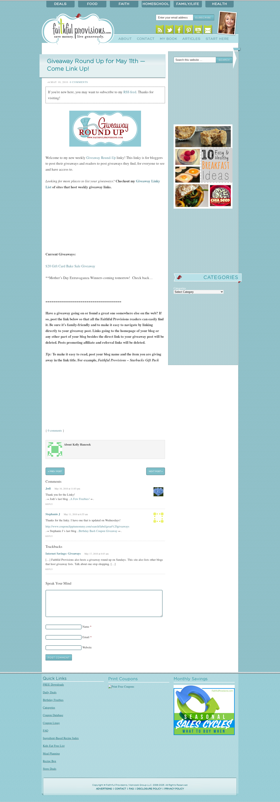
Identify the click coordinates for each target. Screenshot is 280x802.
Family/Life (187, 4)
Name (85, 627)
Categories (49, 707)
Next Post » (156, 471)
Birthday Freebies (53, 700)
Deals (60, 4)
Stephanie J (53, 514)
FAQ (45, 730)
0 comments (55, 430)
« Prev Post (55, 471)
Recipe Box (49, 761)
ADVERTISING (104, 788)
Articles (191, 39)
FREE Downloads (53, 684)
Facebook (179, 30)
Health (219, 4)
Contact (146, 39)
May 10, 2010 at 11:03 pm (67, 488)
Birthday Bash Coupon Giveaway (98, 531)
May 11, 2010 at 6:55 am (76, 514)
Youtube (198, 30)
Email (208, 30)
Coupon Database (53, 715)
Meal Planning (51, 753)
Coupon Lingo (51, 723)
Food (92, 4)
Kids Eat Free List (54, 746)
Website (87, 647)
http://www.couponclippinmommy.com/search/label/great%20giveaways (87, 526)
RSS (160, 30)
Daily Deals (50, 692)
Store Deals (49, 769)
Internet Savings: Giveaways (63, 553)
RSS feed (129, 92)
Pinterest (189, 30)
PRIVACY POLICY (174, 788)
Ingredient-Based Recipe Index (61, 738)
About (125, 39)
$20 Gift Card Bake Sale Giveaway (70, 266)
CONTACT (120, 788)
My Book (168, 39)
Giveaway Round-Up (101, 157)
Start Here (217, 39)
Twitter (169, 30)
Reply (49, 504)
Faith (124, 4)
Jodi (48, 488)
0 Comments (79, 82)
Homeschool (156, 4)
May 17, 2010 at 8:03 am (96, 553)
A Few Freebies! (80, 499)
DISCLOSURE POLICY (149, 788)
